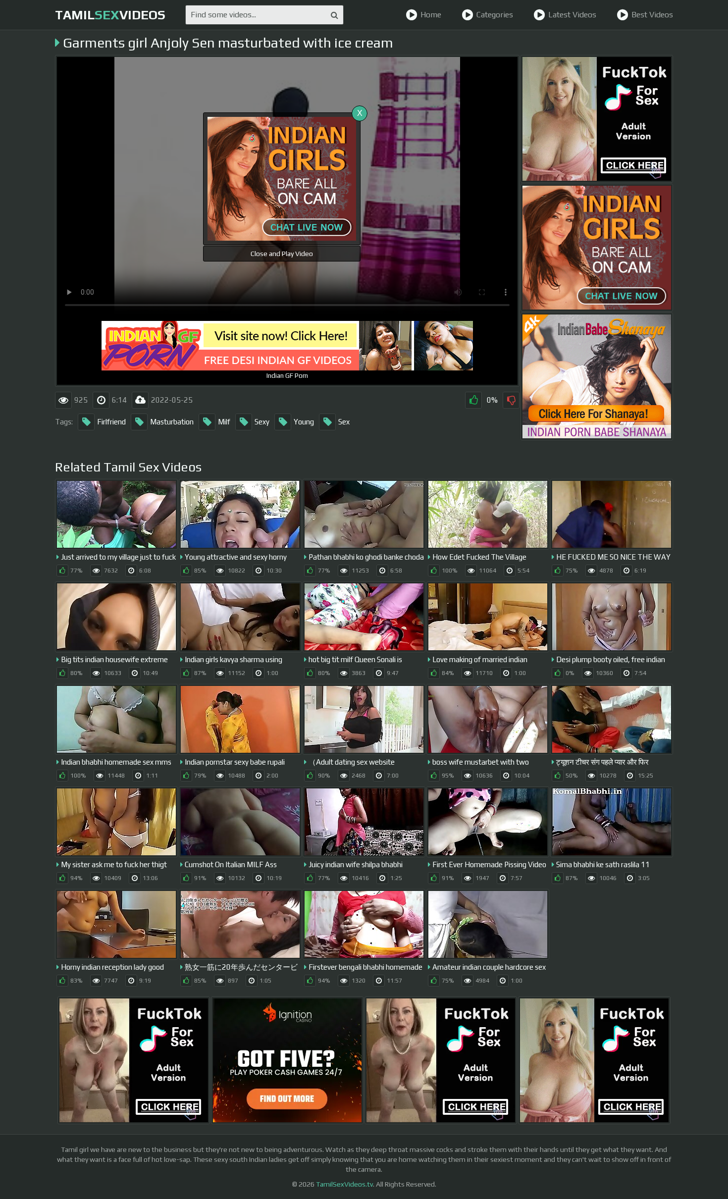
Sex (344, 421)
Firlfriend (111, 421)
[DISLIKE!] (511, 400)
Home (430, 14)
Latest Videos (572, 14)
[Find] (334, 15)
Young (304, 421)
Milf (224, 421)
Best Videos (652, 14)
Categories (494, 14)
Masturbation (172, 421)
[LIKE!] (473, 400)
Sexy (262, 421)
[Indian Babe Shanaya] (596, 376)
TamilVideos (110, 14)
